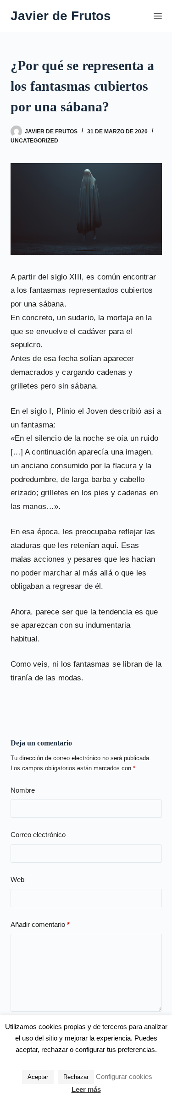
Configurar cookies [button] (124, 1076)
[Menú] (158, 16)
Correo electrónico (38, 834)
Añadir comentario (40, 924)
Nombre (23, 790)
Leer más (86, 1089)
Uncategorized (34, 140)
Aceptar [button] (38, 1077)
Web (17, 879)
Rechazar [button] (76, 1077)
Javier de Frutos (61, 16)
